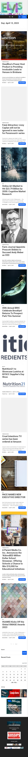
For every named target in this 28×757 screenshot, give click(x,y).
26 (10, 680)
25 (6, 680)
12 (10, 674)
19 (10, 677)
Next (16, 644)
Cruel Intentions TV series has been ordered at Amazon (12, 439)
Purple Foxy (4, 393)
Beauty (3, 366)
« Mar (12, 682)
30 (25, 680)
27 (14, 680)
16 (25, 674)
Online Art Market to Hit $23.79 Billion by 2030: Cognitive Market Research (14, 190)
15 (21, 674)
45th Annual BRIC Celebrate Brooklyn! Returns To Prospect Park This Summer (12, 312)
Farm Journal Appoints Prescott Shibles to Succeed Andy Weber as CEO (13, 251)
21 (17, 677)
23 (25, 677)
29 (21, 680)
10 (3, 674)
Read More (22, 82)
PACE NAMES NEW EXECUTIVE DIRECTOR (13, 496)
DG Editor (4, 82)
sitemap (3, 687)
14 (17, 674)
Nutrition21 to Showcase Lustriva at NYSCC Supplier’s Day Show (13, 373)
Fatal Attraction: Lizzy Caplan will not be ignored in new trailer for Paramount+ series (13, 129)
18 (6, 677)
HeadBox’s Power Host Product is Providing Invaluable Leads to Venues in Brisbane (13, 68)
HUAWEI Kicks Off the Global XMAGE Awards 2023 (13, 625)
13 (14, 674)
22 (21, 677)
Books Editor (4, 204)
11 (6, 674)
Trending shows (5, 61)
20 (14, 677)
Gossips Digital (14, 741)
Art (3, 183)
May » (15, 682)
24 (3, 680)
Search (3, 649)
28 (17, 680)
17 (3, 677)
